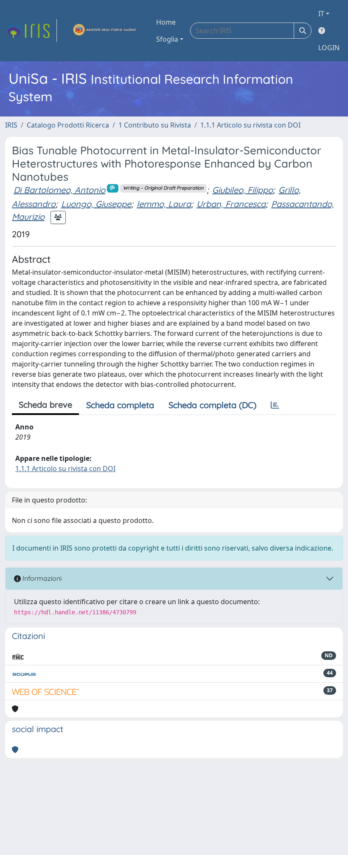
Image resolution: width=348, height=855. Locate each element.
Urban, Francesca (231, 204)
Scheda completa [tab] (120, 405)
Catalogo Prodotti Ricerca (68, 125)
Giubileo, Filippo (242, 190)
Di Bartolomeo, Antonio (59, 190)
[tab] (275, 405)
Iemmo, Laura (164, 204)
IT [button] (321, 13)
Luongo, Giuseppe (96, 204)
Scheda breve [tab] (45, 404)
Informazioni (41, 578)
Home (166, 22)
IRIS (11, 125)
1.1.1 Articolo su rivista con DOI (250, 125)
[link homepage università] (105, 30)
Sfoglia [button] (167, 39)
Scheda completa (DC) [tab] (212, 405)
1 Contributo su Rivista (154, 125)
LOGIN (329, 47)
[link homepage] (31, 30)
